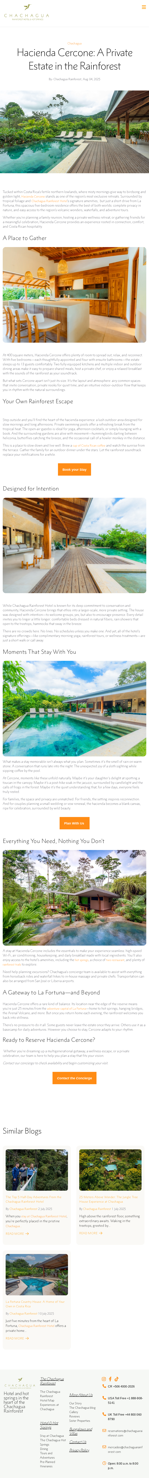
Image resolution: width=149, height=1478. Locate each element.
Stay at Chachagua (52, 1436)
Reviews (74, 1416)
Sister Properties (79, 1420)
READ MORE (15, 1233)
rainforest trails (12, 964)
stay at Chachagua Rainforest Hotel (44, 1216)
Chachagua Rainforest (23, 1209)
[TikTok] (116, 1379)
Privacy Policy (79, 1450)
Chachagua (74, 43)
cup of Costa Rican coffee (89, 445)
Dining (44, 1449)
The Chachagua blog (82, 1407)
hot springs (81, 960)
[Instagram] (104, 1379)
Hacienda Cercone (33, 196)
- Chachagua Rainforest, (66, 79)
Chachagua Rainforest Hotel (49, 201)
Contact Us (77, 1441)
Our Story (75, 1403)
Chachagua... (14, 1226)
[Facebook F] (110, 1379)
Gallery (73, 1412)
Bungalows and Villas (80, 1431)
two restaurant (115, 960)
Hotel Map (47, 1400)
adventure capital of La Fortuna (66, 1008)
